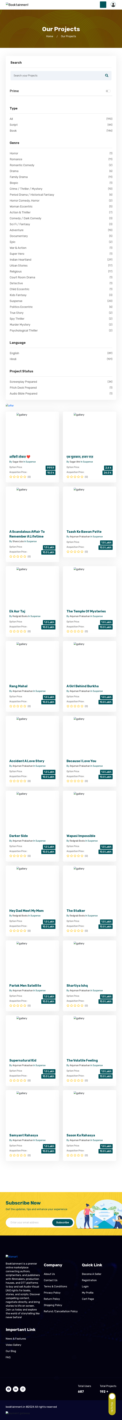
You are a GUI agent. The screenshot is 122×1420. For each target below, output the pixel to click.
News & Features (16, 1338)
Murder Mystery (61, 324)
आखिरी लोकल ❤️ (19, 457)
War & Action (61, 248)
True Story (61, 313)
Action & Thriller (61, 212)
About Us (49, 1274)
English (61, 353)
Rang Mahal (18, 686)
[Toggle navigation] (103, 4)
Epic (61, 242)
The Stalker (76, 911)
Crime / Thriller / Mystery (61, 189)
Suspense (61, 301)
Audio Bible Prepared (61, 393)
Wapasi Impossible (81, 836)
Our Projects (68, 36)
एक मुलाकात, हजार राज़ (80, 457)
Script (61, 125)
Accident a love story (26, 761)
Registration (89, 1280)
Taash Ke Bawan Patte (84, 532)
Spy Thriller (61, 318)
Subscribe (62, 1222)
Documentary (61, 236)
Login (85, 1286)
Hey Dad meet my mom (26, 911)
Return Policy (52, 1298)
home (49, 36)
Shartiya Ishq (77, 985)
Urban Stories (61, 265)
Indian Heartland (61, 259)
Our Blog (11, 1351)
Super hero (61, 254)
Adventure (61, 230)
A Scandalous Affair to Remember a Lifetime (27, 534)
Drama (61, 171)
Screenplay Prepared (61, 382)
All (61, 119)
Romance (61, 159)
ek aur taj (17, 611)
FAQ (8, 1357)
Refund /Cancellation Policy (61, 1311)
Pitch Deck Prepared (61, 387)
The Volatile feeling (82, 1060)
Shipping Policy (53, 1305)
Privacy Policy (52, 1292)
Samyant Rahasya (23, 1135)
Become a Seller (91, 1274)
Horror (61, 153)
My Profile (87, 1292)
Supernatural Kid (22, 1060)
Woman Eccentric (61, 206)
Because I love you (81, 761)
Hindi (61, 359)
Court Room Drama (61, 277)
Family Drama (61, 177)
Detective (61, 283)
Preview (32, 431)
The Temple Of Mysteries (86, 611)
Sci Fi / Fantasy (61, 224)
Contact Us (50, 1280)
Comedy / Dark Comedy (61, 218)
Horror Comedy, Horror (61, 200)
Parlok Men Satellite (25, 985)
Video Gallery (13, 1344)
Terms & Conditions (55, 1286)
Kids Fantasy (61, 295)
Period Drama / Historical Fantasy (61, 194)
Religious (61, 271)
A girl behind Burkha (83, 686)
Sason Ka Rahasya (81, 1135)
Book (61, 130)
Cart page (88, 1298)
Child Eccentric (61, 289)
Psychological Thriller (61, 330)
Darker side (18, 836)
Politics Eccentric (61, 307)
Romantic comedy (61, 165)
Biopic (61, 183)
